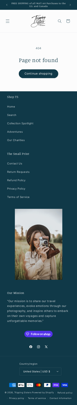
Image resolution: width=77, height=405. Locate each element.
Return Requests (18, 172)
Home (11, 106)
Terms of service (37, 398)
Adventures (15, 131)
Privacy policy (16, 398)
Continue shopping (39, 73)
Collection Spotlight (20, 123)
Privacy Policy (16, 188)
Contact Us (14, 163)
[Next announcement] (70, 5)
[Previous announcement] (7, 5)
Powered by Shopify (43, 392)
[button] (7, 21)
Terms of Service (18, 197)
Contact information (61, 398)
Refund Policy (16, 180)
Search (11, 115)
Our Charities (16, 140)
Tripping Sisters (23, 392)
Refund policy (65, 392)
